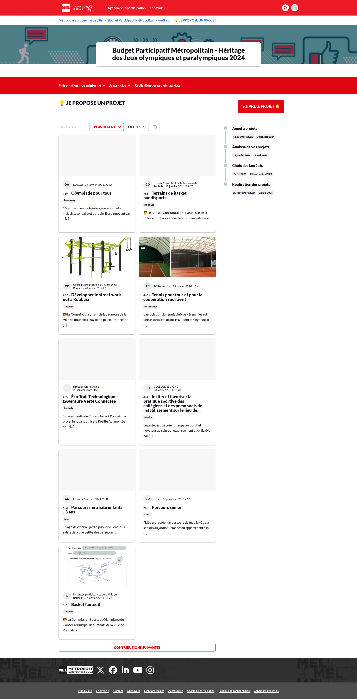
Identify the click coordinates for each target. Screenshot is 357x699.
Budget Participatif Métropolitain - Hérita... (138, 20)
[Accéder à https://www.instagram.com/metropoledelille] (150, 670)
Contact (118, 690)
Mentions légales (154, 690)
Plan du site (85, 690)
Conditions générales (266, 690)
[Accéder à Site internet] (76, 670)
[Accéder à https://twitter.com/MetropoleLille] (100, 670)
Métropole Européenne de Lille (80, 20)
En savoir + (158, 8)
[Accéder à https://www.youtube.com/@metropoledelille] (138, 670)
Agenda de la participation (127, 8)
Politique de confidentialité (234, 690)
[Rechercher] (285, 7)
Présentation (68, 85)
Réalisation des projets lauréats (157, 85)
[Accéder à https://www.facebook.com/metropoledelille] (113, 670)
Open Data (133, 690)
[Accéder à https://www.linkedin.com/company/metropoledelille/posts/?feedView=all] (125, 670)
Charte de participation (200, 690)
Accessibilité (175, 690)
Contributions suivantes (137, 647)
